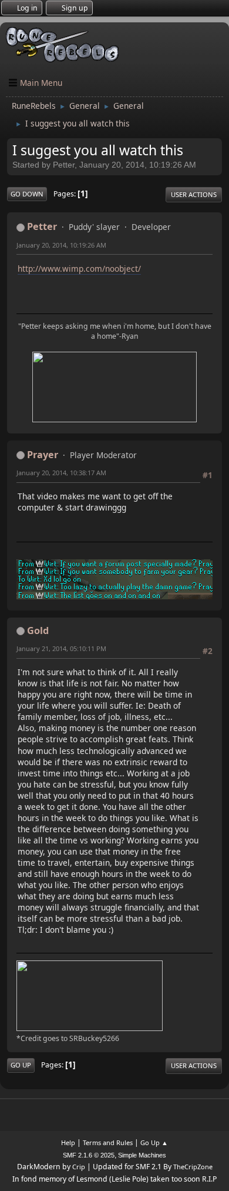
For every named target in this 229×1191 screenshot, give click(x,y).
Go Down (27, 193)
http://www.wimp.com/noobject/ (79, 268)
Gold (38, 630)
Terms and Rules (108, 1142)
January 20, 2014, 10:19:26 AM (61, 245)
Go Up (21, 1064)
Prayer (42, 454)
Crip (78, 1166)
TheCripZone (193, 1166)
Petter (42, 226)
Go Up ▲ (154, 1142)
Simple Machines (142, 1155)
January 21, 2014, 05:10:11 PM (61, 648)
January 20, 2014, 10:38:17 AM (61, 472)
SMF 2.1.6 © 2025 (88, 1155)
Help (68, 1142)
